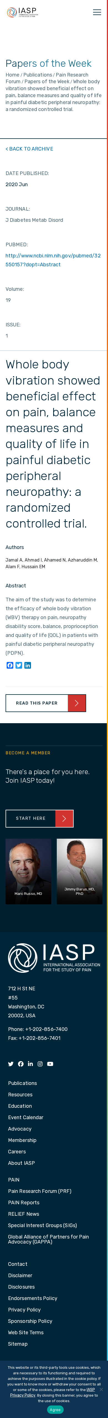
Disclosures (21, 1287)
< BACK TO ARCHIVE (29, 149)
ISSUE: (13, 325)
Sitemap (18, 1344)
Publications (22, 1083)
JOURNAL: (18, 209)
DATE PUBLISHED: (27, 173)
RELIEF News (23, 1214)
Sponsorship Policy (30, 1321)
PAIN (13, 1180)
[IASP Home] (22, 12)
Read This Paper (37, 703)
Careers (17, 1152)
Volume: (15, 289)
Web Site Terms (25, 1333)
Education (20, 1106)
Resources (20, 1095)
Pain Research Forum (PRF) (40, 1191)
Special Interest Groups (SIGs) (42, 1226)
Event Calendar (25, 1118)
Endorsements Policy (32, 1298)
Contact (17, 1264)
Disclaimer (20, 1276)
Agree (55, 1409)
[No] (101, 1389)
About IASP (21, 1163)
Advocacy (20, 1129)
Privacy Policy (24, 1310)
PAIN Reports (23, 1203)
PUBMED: (17, 245)
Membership (22, 1140)
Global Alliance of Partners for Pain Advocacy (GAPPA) (48, 1239)
